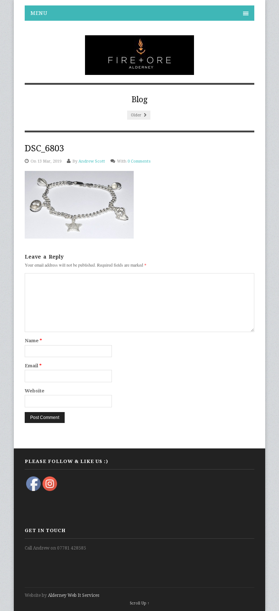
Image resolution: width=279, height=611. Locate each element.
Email (33, 365)
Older (136, 115)
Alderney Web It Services (73, 595)
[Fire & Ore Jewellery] (139, 71)
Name (33, 340)
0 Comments (139, 161)
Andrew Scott (91, 161)
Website (34, 391)
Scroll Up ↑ (139, 603)
